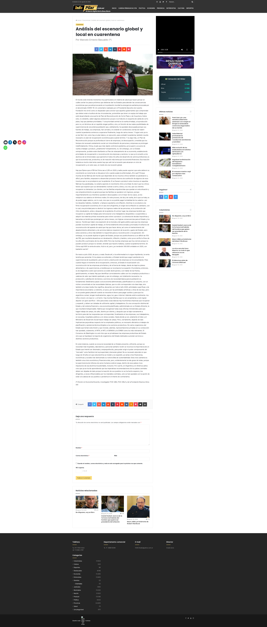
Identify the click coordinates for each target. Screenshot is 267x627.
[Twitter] (163, 2)
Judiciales (77, 587)
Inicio (114, 8)
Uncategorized (79, 609)
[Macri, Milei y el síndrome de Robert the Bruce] (138, 507)
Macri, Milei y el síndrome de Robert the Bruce (137, 523)
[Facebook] (166, 2)
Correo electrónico (82, 455)
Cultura (181, 8)
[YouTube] (160, 2)
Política (142, 8)
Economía (151, 8)
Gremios (76, 580)
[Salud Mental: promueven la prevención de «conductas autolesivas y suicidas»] (165, 136)
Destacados (78, 571)
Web (115, 455)
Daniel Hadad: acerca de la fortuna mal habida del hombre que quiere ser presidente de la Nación (111, 519)
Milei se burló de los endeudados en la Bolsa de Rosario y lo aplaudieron (181, 151)
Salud (75, 606)
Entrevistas (171, 8)
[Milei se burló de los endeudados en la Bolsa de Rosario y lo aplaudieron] (165, 150)
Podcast (76, 596)
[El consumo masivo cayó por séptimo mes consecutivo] (165, 174)
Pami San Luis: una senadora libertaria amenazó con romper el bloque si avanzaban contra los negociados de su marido (181, 123)
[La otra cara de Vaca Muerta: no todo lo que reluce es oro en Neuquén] (165, 251)
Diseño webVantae (81, 621)
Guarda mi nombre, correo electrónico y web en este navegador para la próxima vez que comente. (110, 463)
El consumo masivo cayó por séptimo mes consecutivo (181, 173)
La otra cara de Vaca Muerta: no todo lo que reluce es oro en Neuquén (181, 251)
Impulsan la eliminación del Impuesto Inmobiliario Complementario (181, 163)
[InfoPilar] (91, 8)
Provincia (160, 8)
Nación (76, 593)
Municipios (77, 590)
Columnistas (86, 20)
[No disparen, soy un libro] (87, 502)
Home (79, 20)
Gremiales (78, 584)
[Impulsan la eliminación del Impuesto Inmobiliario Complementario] (165, 162)
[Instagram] (157, 2)
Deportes (189, 8)
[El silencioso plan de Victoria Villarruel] (165, 263)
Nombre (79, 448)
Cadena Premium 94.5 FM (127, 8)
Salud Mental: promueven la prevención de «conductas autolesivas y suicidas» (181, 138)
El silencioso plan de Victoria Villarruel (180, 261)
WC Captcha (80, 467)
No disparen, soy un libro (85, 512)
